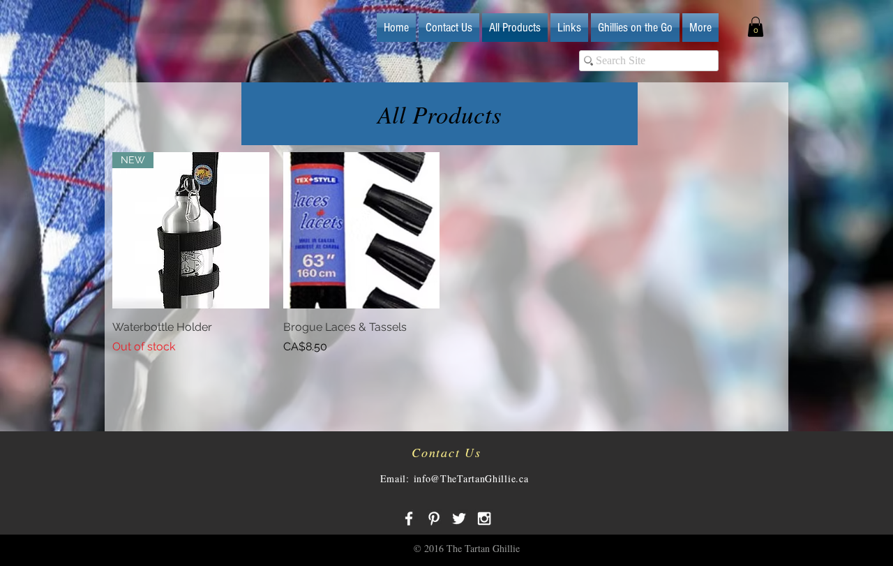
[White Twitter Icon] (459, 518)
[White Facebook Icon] (409, 518)
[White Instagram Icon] (484, 518)
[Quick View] (361, 230)
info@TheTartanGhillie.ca (471, 478)
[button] (755, 27)
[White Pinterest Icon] (434, 518)
